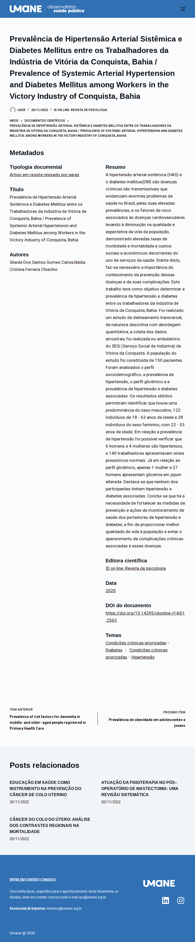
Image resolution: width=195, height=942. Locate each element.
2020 (111, 590)
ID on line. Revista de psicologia (80, 110)
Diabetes (114, 650)
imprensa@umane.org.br (64, 908)
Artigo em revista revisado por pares (44, 174)
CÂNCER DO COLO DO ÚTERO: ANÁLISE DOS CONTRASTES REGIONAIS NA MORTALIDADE (50, 825)
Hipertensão (143, 657)
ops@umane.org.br (92, 897)
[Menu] (183, 9)
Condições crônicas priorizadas (136, 642)
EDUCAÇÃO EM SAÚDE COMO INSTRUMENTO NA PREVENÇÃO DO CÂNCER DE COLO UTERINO (45, 788)
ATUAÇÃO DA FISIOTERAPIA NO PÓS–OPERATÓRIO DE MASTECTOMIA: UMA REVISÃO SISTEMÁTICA (139, 788)
